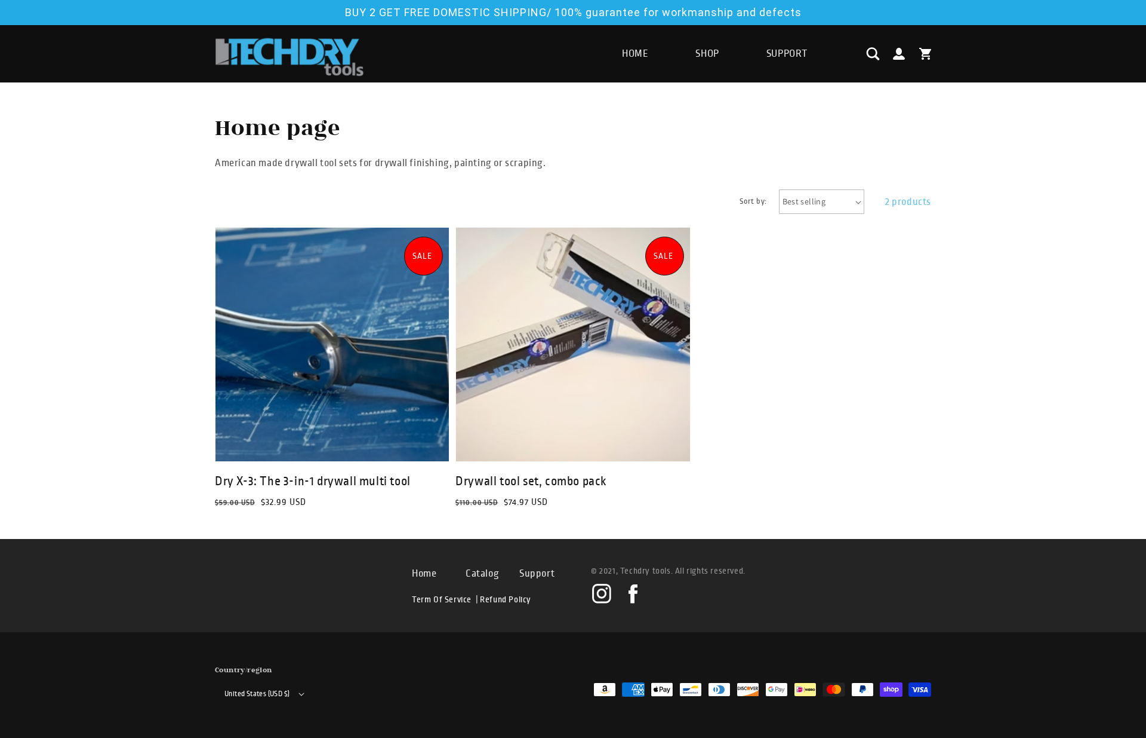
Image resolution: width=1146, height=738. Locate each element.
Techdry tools (645, 570)
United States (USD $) (256, 694)
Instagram (601, 593)
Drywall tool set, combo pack (530, 481)
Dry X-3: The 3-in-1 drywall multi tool (313, 481)
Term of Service (442, 599)
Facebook (632, 593)
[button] (873, 54)
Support (536, 573)
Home (424, 573)
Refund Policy (505, 599)
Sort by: (753, 201)
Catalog (482, 573)
